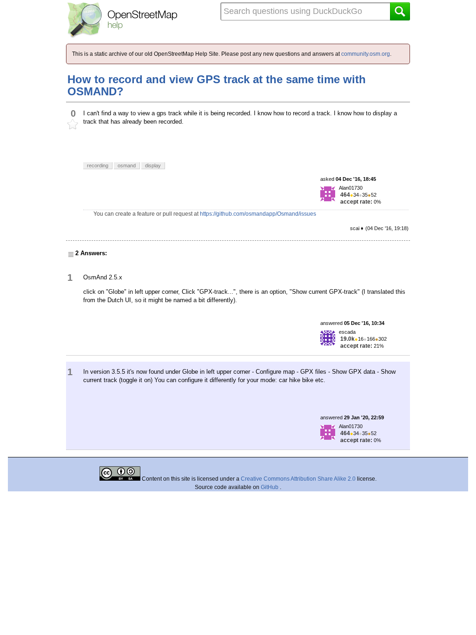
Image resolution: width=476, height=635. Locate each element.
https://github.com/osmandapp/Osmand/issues (258, 214)
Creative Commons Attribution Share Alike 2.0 (298, 479)
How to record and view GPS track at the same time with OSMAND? (216, 85)
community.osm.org (365, 54)
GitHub (270, 487)
